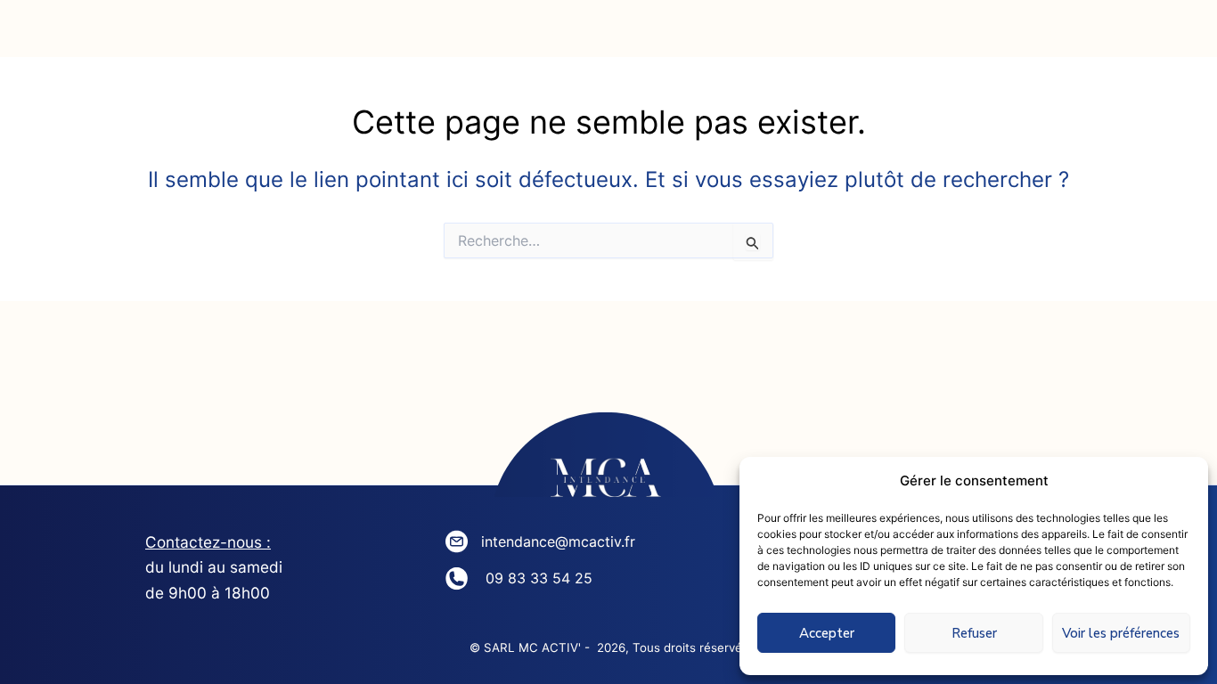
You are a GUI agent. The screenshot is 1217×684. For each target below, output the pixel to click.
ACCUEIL (116, 35)
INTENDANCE (299, 35)
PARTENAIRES (1082, 35)
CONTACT (894, 35)
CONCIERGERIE (510, 35)
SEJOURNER (714, 35)
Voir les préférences (1121, 633)
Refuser (974, 633)
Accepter (826, 633)
